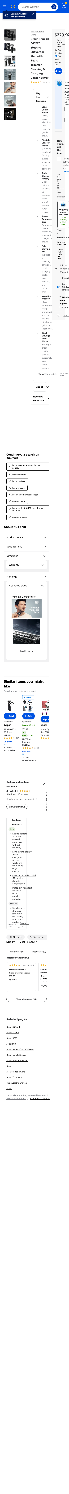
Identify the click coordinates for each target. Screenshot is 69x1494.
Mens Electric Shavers (16, 1083)
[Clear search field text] (50, 7)
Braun (9, 1066)
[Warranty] (42, 564)
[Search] (53, 6)
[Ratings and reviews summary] (45, 782)
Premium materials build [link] (24, 875)
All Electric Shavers (15, 1071)
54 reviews (23, 794)
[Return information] (56, 65)
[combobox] (38, 7)
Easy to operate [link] (19, 833)
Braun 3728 (11, 1038)
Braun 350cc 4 (13, 1027)
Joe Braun (11, 1043)
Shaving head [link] (18, 908)
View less (24, 923)
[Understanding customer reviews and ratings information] (35, 799)
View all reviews (17, 806)
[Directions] (45, 555)
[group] (44, 82)
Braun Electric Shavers (17, 1060)
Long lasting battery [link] (22, 851)
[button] (39, 97)
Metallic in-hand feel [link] (22, 888)
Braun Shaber (12, 1032)
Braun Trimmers (14, 1077)
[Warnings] (45, 576)
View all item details (48, 374)
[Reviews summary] (49, 82)
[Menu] (5, 6)
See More (25, 651)
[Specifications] (45, 546)
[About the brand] (42, 585)
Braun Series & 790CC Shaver (20, 1049)
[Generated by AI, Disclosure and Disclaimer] (19, 926)
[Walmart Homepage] (12, 6)
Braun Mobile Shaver (16, 1055)
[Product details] (45, 537)
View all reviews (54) (26, 999)
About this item (15, 527)
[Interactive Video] (10, 35)
